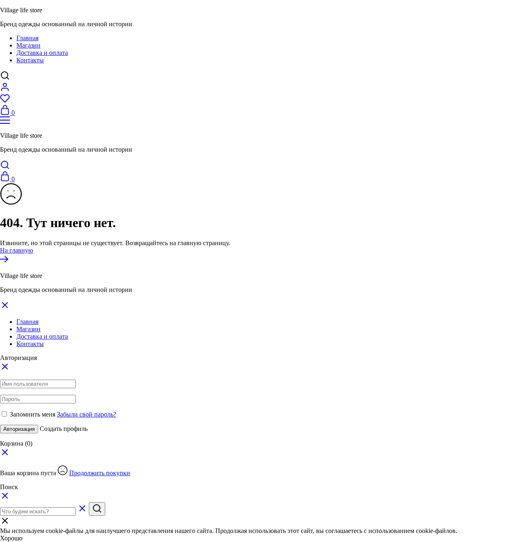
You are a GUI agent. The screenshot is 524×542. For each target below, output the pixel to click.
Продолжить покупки (99, 472)
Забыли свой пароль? (86, 414)
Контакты (30, 60)
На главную (16, 250)
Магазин (28, 45)
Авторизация (19, 429)
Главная (27, 37)
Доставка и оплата (42, 52)
